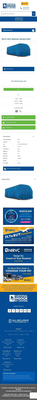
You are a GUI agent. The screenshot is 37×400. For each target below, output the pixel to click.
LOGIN (25, 3)
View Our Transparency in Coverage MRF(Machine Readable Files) (18, 395)
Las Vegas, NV (6, 351)
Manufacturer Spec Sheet (14, 168)
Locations (22, 334)
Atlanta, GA (8, 340)
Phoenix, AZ (7, 362)
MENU (18, 19)
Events (30, 331)
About (16, 334)
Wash (26, 331)
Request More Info (10, 117)
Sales (11, 331)
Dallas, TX (21, 340)
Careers (27, 334)
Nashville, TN (18, 351)
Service (15, 331)
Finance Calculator (11, 122)
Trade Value (9, 127)
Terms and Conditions (10, 394)
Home (6, 331)
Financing (10, 334)
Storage (20, 331)
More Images (9, 69)
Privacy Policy (23, 394)
